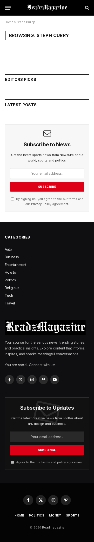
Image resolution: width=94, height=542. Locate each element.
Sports (73, 515)
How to (10, 272)
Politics (10, 280)
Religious (12, 288)
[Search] (86, 7)
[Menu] (8, 7)
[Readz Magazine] (47, 8)
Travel (10, 303)
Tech (9, 295)
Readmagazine (53, 527)
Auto (8, 249)
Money (55, 515)
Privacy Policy (41, 204)
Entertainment (15, 265)
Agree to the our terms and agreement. (49, 462)
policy (61, 462)
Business (12, 257)
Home (9, 22)
